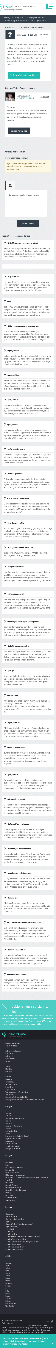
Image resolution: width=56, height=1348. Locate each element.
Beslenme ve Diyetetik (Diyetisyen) (17, 1136)
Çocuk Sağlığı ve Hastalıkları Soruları (31, 27)
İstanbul (8, 1263)
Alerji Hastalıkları (11, 1216)
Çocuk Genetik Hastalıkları (14, 1247)
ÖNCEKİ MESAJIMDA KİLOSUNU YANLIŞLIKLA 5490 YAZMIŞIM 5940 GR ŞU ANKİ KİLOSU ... (25, 553)
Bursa (7, 1271)
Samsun (8, 1298)
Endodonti (9, 1183)
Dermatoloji (9, 1162)
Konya (7, 1278)
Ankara (7, 1268)
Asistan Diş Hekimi (11, 1131)
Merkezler (8, 1079)
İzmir (7, 1266)
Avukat (7, 1134)
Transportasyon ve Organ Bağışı (16, 1092)
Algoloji (8, 1221)
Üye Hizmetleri (10, 1059)
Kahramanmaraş (10, 1304)
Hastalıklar (9, 1054)
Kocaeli (8, 1286)
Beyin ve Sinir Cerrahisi (13, 1139)
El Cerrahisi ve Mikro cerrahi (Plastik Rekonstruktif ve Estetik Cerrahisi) (26, 1179)
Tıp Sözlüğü (9, 1082)
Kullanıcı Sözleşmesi (12, 1043)
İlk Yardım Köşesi (11, 1084)
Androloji (8, 1123)
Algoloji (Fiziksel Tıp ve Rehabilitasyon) (19, 1224)
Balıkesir (8, 1301)
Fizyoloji (8, 1193)
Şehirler (8, 1256)
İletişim (7, 1061)
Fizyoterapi (9, 1195)
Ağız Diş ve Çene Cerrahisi (14, 1118)
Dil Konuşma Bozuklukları (14, 1167)
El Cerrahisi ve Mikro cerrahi (15, 1175)
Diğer (7, 1165)
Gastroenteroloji (11, 1198)
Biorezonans (9, 1141)
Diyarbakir (8, 1283)
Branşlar (8, 1106)
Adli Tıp (8, 1116)
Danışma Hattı (9, 27)
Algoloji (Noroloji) (11, 1227)
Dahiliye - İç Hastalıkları (13, 1149)
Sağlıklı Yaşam (10, 1089)
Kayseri (7, 1296)
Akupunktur (9, 1214)
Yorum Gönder (28, 224)
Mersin (7, 1281)
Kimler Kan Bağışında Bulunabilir (16, 1097)
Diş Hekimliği (9, 1170)
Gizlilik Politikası (11, 1046)
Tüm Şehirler (9, 1306)
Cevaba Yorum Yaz (19, 131)
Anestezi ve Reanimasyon (14, 1126)
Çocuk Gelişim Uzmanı (13, 1244)
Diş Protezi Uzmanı (12, 1173)
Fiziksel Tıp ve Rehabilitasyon (15, 1190)
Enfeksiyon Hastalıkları (13, 1188)
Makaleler (8, 1069)
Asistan (8, 1128)
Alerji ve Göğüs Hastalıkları (14, 1219)
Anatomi (8, 1121)
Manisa (7, 1293)
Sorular (8, 1067)
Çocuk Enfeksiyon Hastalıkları (15, 1239)
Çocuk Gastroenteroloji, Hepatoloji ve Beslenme (22, 1242)
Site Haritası (9, 1095)
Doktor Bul (9, 1056)
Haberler (8, 1077)
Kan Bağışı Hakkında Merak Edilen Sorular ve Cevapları (24, 1100)
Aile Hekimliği (10, 1200)
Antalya (7, 1273)
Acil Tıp (8, 1113)
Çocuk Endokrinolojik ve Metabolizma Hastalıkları (22, 1237)
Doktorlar (8, 1072)
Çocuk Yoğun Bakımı (12, 1146)
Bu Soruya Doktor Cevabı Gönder (24, 75)
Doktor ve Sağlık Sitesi (13, 1051)
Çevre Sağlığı (10, 1229)
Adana (7, 1276)
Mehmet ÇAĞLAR (25, 98)
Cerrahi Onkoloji (11, 1144)
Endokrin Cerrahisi (11, 1185)
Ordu (7, 1288)
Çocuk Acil (9, 1232)
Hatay (7, 1291)
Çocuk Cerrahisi (11, 1234)
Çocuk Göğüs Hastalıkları (14, 1249)
